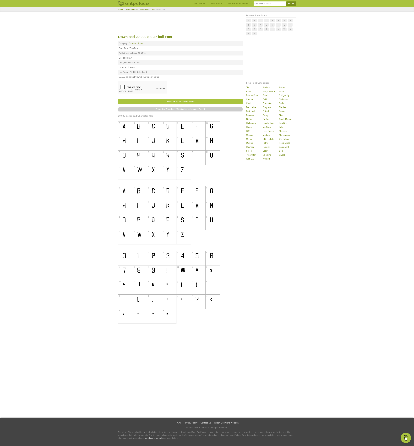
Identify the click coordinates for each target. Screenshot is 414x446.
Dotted (266, 111)
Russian (266, 147)
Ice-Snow (267, 127)
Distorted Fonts (131, 10)
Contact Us (206, 423)
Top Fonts (199, 3)
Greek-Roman (285, 119)
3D (247, 87)
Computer (267, 103)
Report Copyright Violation (226, 423)
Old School (284, 139)
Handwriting (268, 123)
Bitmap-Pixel (252, 95)
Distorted (250, 111)
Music (249, 139)
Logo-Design (268, 131)
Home (120, 10)
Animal (282, 87)
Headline (283, 123)
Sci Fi (249, 151)
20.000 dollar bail (147, 10)
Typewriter (251, 155)
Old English (268, 139)
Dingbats (267, 107)
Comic (249, 103)
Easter (282, 111)
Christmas (284, 99)
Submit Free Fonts (238, 3)
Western (266, 159)
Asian (281, 91)
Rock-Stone (284, 143)
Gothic (249, 119)
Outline (249, 143)
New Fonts (217, 3)
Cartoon (249, 99)
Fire (281, 115)
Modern (266, 135)
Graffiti (266, 119)
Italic (281, 127)
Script (265, 151)
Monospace (284, 135)
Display (282, 107)
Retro (265, 143)
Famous (250, 115)
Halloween (251, 123)
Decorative (251, 107)
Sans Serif (284, 147)
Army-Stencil (269, 91)
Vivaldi (282, 155)
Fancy (265, 115)
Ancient (266, 87)
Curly (281, 103)
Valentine (267, 155)
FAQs (178, 423)
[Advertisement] (180, 24)
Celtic (265, 99)
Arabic (249, 91)
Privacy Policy (190, 423)
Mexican (250, 135)
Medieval (283, 131)
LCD (248, 131)
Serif (281, 151)
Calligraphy (284, 95)
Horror (249, 127)
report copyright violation (155, 438)
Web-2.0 (250, 159)
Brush (265, 95)
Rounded (250, 147)
